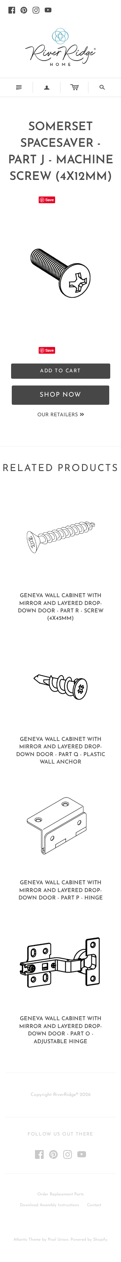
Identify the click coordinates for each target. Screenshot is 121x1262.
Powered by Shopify (89, 1240)
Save (49, 199)
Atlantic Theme (27, 1240)
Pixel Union (58, 1240)
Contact (94, 1205)
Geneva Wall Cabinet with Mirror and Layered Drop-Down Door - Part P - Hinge (60, 890)
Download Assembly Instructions (49, 1205)
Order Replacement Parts (60, 1194)
